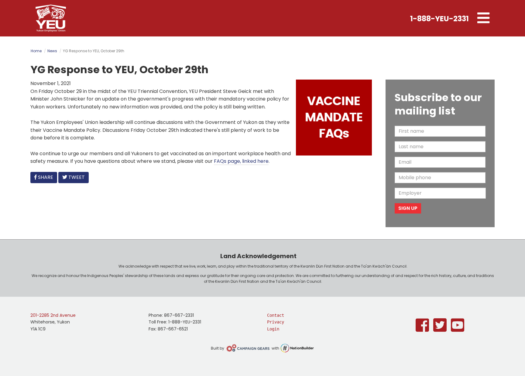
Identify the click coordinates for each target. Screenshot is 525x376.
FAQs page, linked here (241, 161)
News (52, 50)
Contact (275, 315)
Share (46, 177)
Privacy (275, 322)
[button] (483, 18)
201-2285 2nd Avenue (53, 315)
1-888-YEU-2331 (439, 19)
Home (36, 50)
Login (273, 328)
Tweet (76, 177)
